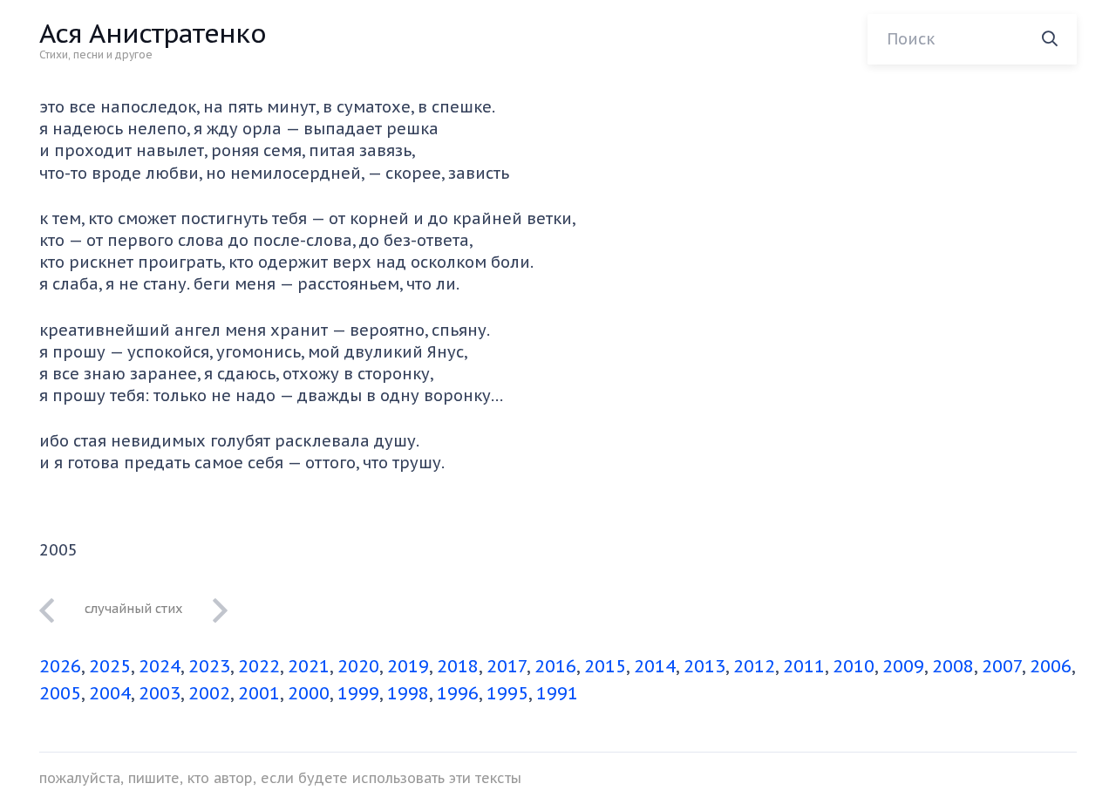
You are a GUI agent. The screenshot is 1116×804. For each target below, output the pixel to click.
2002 (209, 693)
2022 (259, 666)
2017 (507, 666)
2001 (259, 693)
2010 (853, 666)
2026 (60, 666)
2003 (159, 693)
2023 (209, 666)
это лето (133, 607)
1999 (358, 693)
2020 (358, 666)
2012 (754, 666)
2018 (458, 666)
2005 (60, 693)
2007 (1002, 666)
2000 (309, 693)
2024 (159, 666)
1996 (458, 693)
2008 (953, 666)
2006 (1051, 666)
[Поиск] (1050, 39)
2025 (110, 666)
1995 (507, 693)
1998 (408, 693)
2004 (110, 693)
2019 (408, 666)
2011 (804, 666)
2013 (704, 666)
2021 (309, 666)
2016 (555, 666)
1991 (557, 693)
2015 (605, 666)
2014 (655, 666)
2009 (903, 666)
